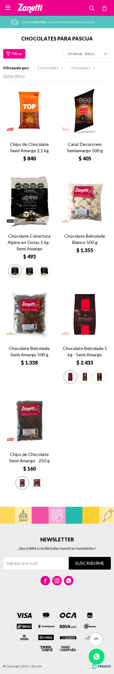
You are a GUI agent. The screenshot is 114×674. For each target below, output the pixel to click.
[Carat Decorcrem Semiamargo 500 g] (85, 110)
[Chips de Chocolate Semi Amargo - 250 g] (29, 420)
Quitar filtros (14, 75)
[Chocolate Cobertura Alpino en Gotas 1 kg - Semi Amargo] (29, 202)
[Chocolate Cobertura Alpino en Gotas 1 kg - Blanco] (44, 271)
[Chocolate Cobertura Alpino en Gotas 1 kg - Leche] (29, 271)
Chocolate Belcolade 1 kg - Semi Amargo (85, 351)
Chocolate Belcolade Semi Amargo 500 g (29, 351)
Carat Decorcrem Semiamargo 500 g (85, 147)
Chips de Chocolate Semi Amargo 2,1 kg (29, 147)
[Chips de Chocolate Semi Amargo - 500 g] (36, 483)
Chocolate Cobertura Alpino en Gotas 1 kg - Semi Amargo (29, 242)
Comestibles (48, 68)
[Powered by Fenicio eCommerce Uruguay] (101, 666)
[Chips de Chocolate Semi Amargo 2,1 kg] (29, 110)
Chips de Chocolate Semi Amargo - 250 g (29, 457)
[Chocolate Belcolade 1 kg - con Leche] (99, 377)
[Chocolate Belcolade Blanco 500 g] (85, 202)
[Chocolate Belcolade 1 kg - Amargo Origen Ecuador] (85, 377)
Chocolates (81, 68)
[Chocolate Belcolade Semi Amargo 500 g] (29, 314)
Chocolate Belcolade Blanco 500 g (84, 239)
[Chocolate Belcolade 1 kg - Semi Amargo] (85, 314)
